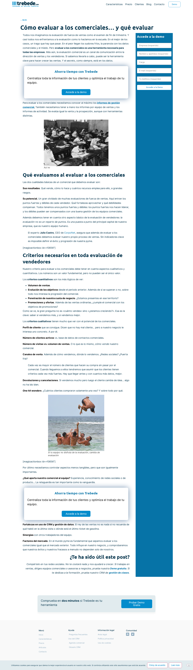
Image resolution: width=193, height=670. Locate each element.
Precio (128, 4)
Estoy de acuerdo (157, 665)
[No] (189, 665)
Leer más (175, 665)
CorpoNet (69, 232)
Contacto (159, 4)
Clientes (139, 4)
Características (114, 4)
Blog (148, 4)
